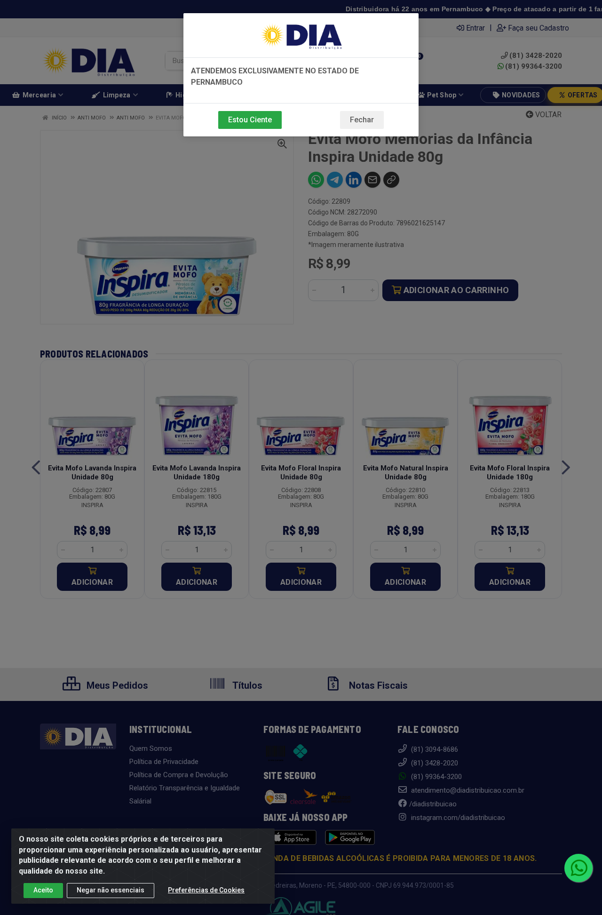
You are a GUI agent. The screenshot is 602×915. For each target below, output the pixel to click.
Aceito (43, 890)
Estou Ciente (250, 119)
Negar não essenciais (110, 890)
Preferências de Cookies (206, 890)
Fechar (362, 119)
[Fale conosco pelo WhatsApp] (578, 868)
